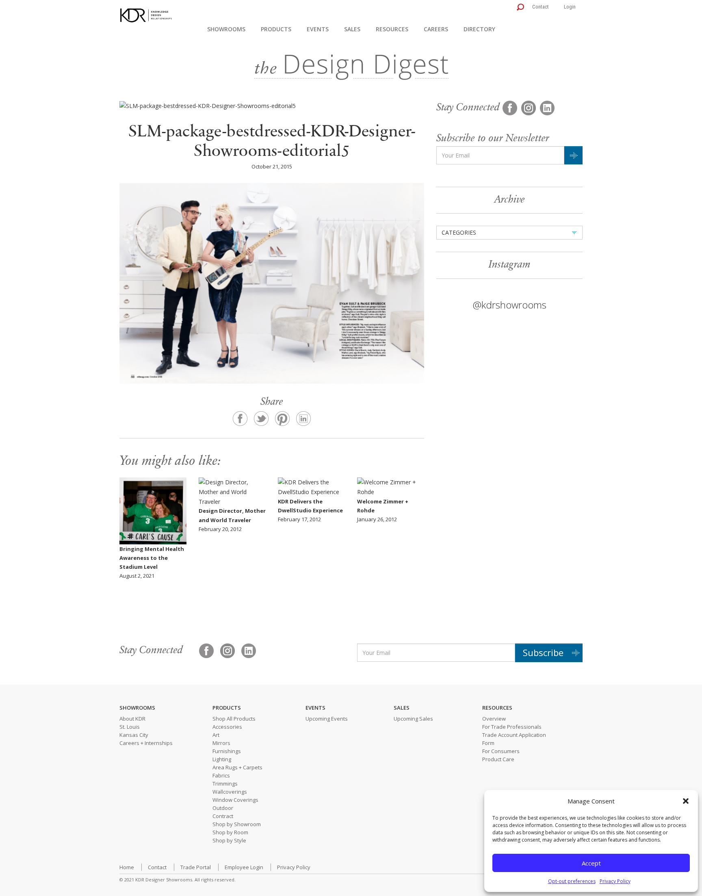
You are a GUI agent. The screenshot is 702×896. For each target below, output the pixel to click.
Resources (392, 29)
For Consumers (501, 751)
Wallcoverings (229, 791)
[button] (686, 801)
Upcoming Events (327, 718)
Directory (479, 29)
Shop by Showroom (236, 824)
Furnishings (226, 751)
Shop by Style (229, 840)
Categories (459, 232)
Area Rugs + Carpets (237, 767)
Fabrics (221, 775)
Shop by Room (230, 832)
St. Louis (129, 726)
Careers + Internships (146, 743)
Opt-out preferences (572, 881)
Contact (540, 7)
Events (318, 29)
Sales (352, 29)
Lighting (221, 759)
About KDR (132, 718)
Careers (436, 29)
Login (570, 7)
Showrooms (226, 29)
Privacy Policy (615, 881)
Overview (494, 718)
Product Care (498, 759)
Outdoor (222, 808)
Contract (222, 816)
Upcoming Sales (413, 718)
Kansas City (133, 734)
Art (215, 734)
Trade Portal (195, 867)
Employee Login (244, 867)
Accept (591, 863)
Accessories (227, 726)
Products (276, 29)
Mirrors (221, 743)
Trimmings (225, 783)
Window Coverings (235, 799)
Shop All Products (234, 718)
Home (126, 867)
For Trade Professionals (512, 726)
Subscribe (543, 652)
